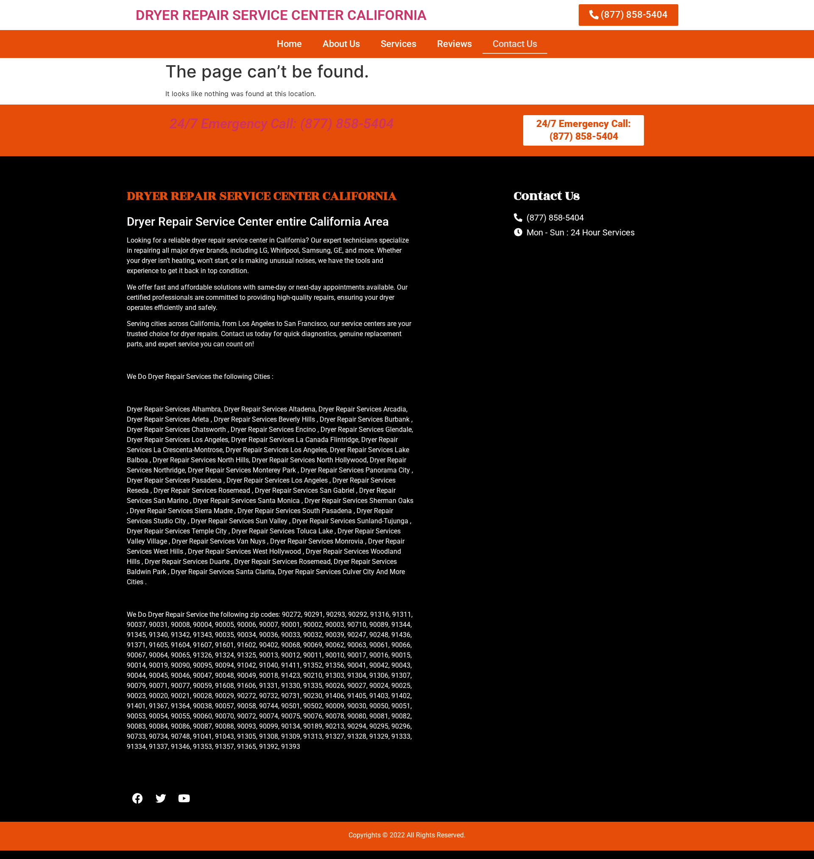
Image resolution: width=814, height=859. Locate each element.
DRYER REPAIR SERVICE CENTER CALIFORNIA (281, 15)
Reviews (454, 44)
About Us (341, 44)
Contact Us (515, 44)
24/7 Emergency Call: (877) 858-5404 (282, 124)
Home (289, 44)
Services (398, 44)
